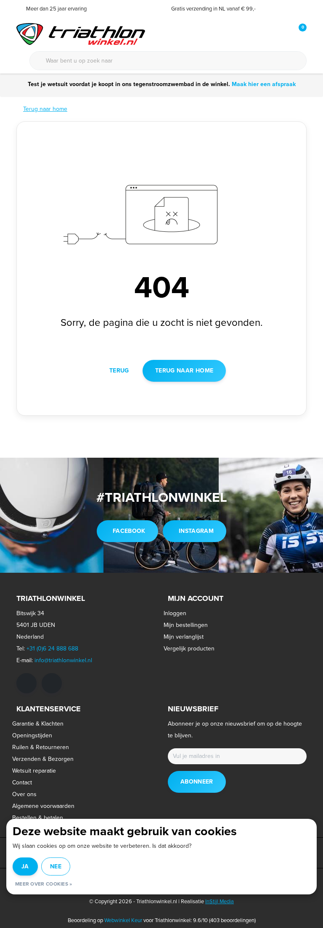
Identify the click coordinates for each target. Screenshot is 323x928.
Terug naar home (184, 370)
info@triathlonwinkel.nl (63, 660)
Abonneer (196, 781)
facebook (129, 531)
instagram (196, 531)
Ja (25, 866)
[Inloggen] (267, 33)
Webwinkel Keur (123, 920)
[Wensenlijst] (283, 33)
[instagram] (52, 683)
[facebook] (26, 683)
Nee (55, 866)
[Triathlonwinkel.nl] (80, 33)
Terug (119, 370)
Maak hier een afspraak (264, 84)
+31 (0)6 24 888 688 (52, 648)
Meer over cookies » (43, 884)
